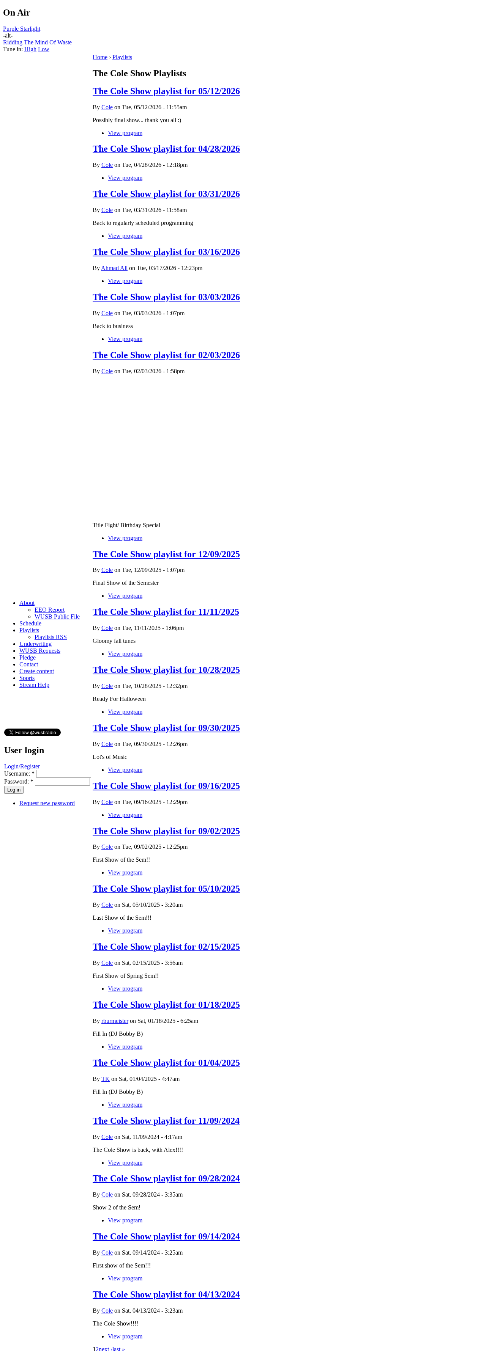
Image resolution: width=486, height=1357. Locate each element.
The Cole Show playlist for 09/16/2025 (166, 786)
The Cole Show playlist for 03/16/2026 (166, 252)
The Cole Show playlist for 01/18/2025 (166, 1005)
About (27, 603)
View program (125, 133)
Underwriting (35, 644)
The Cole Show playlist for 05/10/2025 (166, 889)
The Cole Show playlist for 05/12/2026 (166, 91)
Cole (107, 107)
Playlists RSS (51, 637)
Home (100, 57)
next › (105, 1349)
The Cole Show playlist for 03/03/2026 (166, 297)
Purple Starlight (21, 28)
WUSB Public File (57, 616)
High (30, 49)
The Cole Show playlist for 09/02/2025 (166, 831)
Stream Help (34, 685)
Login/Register (22, 766)
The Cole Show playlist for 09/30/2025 (166, 728)
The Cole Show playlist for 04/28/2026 (166, 149)
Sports (27, 678)
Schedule (30, 623)
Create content (36, 671)
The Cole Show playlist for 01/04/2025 (166, 1063)
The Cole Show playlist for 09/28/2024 (166, 1178)
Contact (28, 664)
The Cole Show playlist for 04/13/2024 (166, 1294)
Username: (19, 773)
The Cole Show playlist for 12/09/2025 (166, 554)
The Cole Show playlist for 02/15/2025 (166, 947)
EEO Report (50, 609)
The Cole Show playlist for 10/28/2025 (166, 670)
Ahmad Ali (114, 268)
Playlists (29, 630)
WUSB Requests (39, 650)
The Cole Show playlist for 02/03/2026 (166, 355)
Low (43, 49)
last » (118, 1349)
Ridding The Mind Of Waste (37, 42)
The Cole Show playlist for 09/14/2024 (166, 1236)
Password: (18, 781)
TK (105, 1079)
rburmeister (114, 1021)
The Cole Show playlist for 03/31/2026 (166, 194)
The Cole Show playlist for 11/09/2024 (166, 1121)
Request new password (47, 803)
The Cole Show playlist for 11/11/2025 (166, 612)
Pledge (27, 657)
